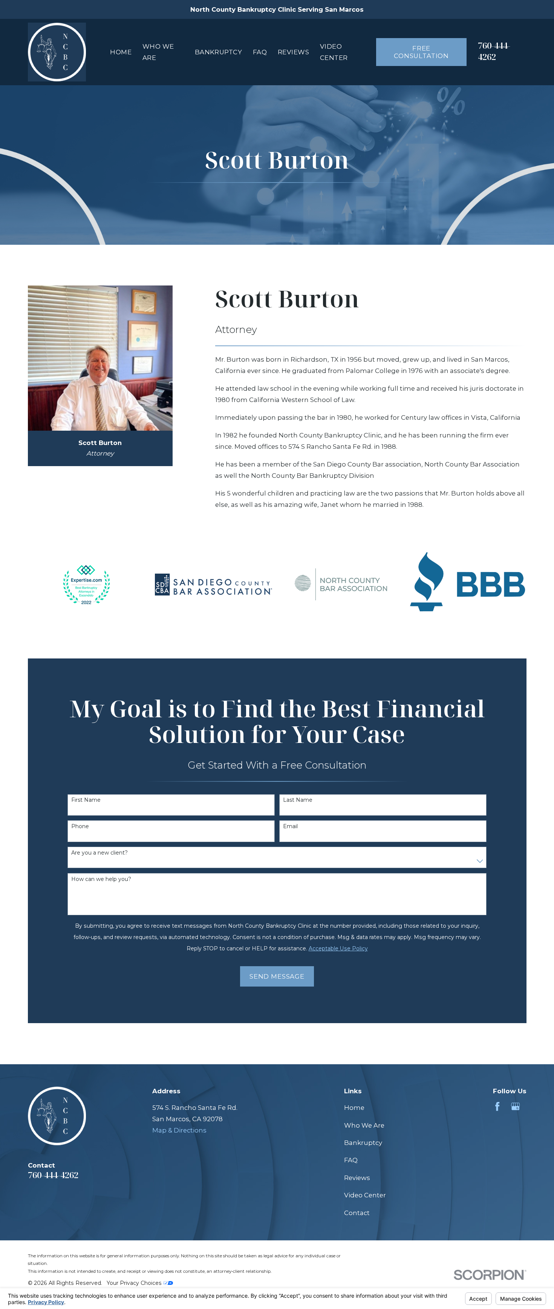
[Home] (57, 52)
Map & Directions (179, 1130)
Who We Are (364, 1125)
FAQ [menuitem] (260, 52)
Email (290, 826)
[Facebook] (497, 1106)
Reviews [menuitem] (293, 52)
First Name (86, 800)
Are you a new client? (99, 853)
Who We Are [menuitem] (158, 52)
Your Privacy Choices (135, 1283)
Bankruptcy (363, 1142)
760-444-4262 (494, 51)
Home (354, 1107)
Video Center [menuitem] (334, 52)
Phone (80, 826)
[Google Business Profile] (515, 1106)
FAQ (351, 1160)
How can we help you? (101, 879)
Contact (357, 1213)
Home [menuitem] (121, 52)
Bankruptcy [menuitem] (218, 52)
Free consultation (421, 52)
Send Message (277, 976)
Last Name (297, 800)
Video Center (365, 1195)
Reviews (357, 1178)
